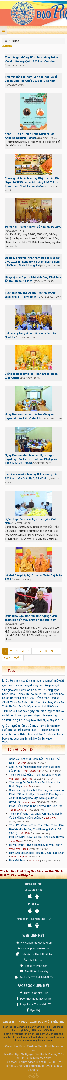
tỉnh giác (7, 690)
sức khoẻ (48, 734)
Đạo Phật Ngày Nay (36, 971)
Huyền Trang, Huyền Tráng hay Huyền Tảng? (35, 845)
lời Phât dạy (20, 711)
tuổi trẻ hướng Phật (24, 730)
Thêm (5, 742)
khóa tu (7, 680)
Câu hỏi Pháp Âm (22, 875)
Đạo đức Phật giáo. (36, 966)
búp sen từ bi (35, 706)
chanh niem (10, 734)
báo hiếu (44, 685)
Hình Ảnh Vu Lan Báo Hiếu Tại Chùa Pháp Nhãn (36, 852)
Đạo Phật (35, 1010)
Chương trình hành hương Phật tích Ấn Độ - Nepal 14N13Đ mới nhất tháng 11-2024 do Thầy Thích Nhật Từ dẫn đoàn (32, 182)
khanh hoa (19, 680)
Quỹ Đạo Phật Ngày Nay (40, 720)
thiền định (34, 702)
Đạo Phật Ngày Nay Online (35, 998)
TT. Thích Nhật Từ (48, 730)
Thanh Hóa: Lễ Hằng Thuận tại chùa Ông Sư (35, 774)
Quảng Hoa (50, 817)
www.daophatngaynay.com (36, 942)
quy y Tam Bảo (40, 725)
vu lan (26, 690)
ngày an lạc (36, 711)
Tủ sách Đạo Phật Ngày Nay (18, 871)
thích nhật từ (13, 720)
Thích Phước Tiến (31, 770)
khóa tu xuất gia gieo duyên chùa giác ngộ (33, 715)
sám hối (18, 690)
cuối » (17, 657)
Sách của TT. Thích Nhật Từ (36, 977)
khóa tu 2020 (28, 698)
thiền (46, 680)
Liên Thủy (25, 833)
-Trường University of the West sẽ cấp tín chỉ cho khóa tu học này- (32, 143)
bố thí (53, 680)
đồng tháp (43, 698)
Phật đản (24, 734)
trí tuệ (56, 711)
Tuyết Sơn (34, 860)
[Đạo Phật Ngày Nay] (6, 40)
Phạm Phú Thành (18, 849)
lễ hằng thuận (34, 680)
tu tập (48, 711)
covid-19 (36, 734)
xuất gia (7, 730)
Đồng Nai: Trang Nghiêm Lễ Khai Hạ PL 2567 (33, 226)
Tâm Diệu (16, 841)
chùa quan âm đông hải (21, 738)
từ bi (34, 690)
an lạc (5, 698)
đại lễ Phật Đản (44, 694)
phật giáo (54, 685)
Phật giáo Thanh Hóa (20, 778)
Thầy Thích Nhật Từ (35, 993)
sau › (7, 657)
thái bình (55, 725)
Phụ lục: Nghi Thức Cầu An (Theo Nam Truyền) (37, 837)
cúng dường (31, 685)
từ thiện (15, 698)
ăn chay (47, 702)
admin (27, 786)
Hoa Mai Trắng (17, 860)
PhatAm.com (36, 960)
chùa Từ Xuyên (44, 738)
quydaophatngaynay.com (36, 948)
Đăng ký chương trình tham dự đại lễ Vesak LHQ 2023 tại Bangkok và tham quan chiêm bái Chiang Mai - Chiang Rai (32, 261)
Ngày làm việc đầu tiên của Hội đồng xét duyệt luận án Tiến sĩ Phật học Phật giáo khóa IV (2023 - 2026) (31, 459)
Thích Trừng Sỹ (19, 856)
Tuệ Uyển (21, 763)
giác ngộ (59, 694)
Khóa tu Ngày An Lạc (21, 694)
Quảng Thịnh (29, 802)
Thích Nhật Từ (18, 809)
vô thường (45, 690)
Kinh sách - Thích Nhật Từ (36, 954)
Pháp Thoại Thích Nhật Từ (35, 1004)
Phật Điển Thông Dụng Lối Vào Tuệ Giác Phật (36, 806)
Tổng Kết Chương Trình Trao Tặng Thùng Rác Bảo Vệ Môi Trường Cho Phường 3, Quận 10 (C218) (36, 829)
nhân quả (24, 726)
